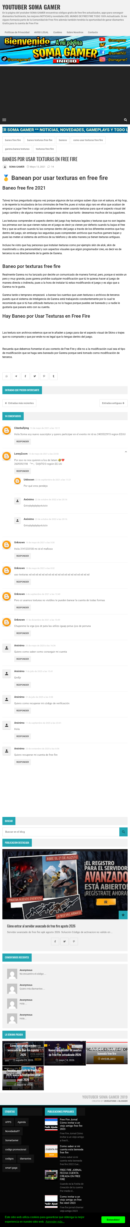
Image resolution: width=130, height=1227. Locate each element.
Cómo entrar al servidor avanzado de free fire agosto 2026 (41, 926)
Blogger (123, 1101)
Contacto (93, 32)
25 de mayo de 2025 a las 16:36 (41, 645)
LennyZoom (21, 453)
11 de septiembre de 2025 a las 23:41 (43, 723)
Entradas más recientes (21, 403)
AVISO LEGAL (41, 32)
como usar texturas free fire (88, 140)
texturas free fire (45, 149)
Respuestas (126, 452)
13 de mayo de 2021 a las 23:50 (44, 454)
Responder (22, 441)
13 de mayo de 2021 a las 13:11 (45, 428)
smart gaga (11, 1167)
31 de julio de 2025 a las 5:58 (39, 697)
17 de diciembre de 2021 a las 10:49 (43, 620)
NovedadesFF (12, 1131)
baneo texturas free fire (39, 140)
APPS (8, 1122)
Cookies (57, 32)
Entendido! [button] (113, 1219)
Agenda (22, 1122)
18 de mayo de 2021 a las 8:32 (40, 568)
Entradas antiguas (112, 403)
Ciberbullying (21, 428)
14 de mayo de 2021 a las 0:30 (40, 542)
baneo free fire (13, 140)
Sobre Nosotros (75, 32)
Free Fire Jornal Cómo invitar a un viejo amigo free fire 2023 (71, 1124)
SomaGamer (11, 1140)
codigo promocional (15, 1149)
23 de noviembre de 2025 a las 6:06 (42, 748)
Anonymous (26, 970)
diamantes (25, 1158)
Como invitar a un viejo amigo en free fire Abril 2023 (71, 1199)
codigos (9, 1158)
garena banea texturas (17, 149)
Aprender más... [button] (55, 1221)
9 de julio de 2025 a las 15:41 (39, 671)
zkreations (110, 1101)
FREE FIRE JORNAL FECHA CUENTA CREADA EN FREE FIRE (71, 1174)
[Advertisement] (65, 90)
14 (52, 166)
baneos (63, 140)
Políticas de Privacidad (17, 32)
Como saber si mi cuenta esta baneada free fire (71, 1149)
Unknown (29, 479)
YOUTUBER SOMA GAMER (31, 7)
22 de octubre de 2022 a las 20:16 (51, 499)
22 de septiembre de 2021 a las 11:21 (53, 479)
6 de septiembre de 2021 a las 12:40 (43, 594)
